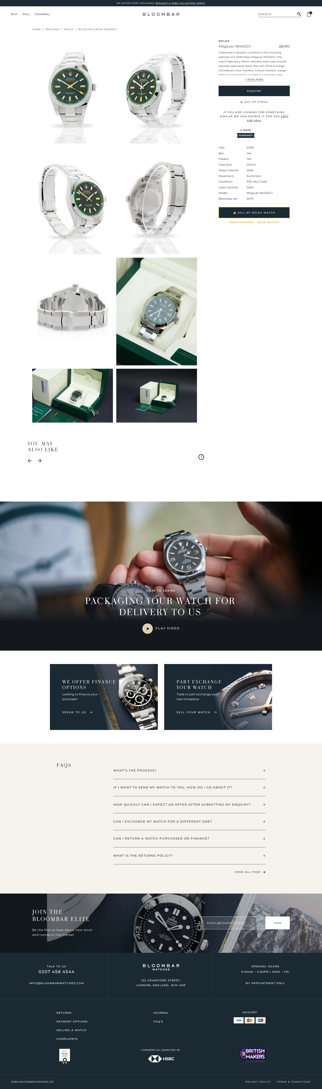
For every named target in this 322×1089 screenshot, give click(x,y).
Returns (64, 1012)
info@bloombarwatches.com (56, 983)
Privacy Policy (258, 1081)
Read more (254, 79)
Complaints (67, 1039)
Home (36, 29)
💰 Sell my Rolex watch (254, 212)
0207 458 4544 (57, 971)
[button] (189, 770)
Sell (26, 14)
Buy (14, 14)
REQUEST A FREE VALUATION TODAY (180, 3)
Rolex (69, 29)
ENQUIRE (254, 90)
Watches (52, 29)
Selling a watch (71, 1030)
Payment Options (72, 1021)
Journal (42, 14)
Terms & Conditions (294, 1081)
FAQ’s (158, 1021)
